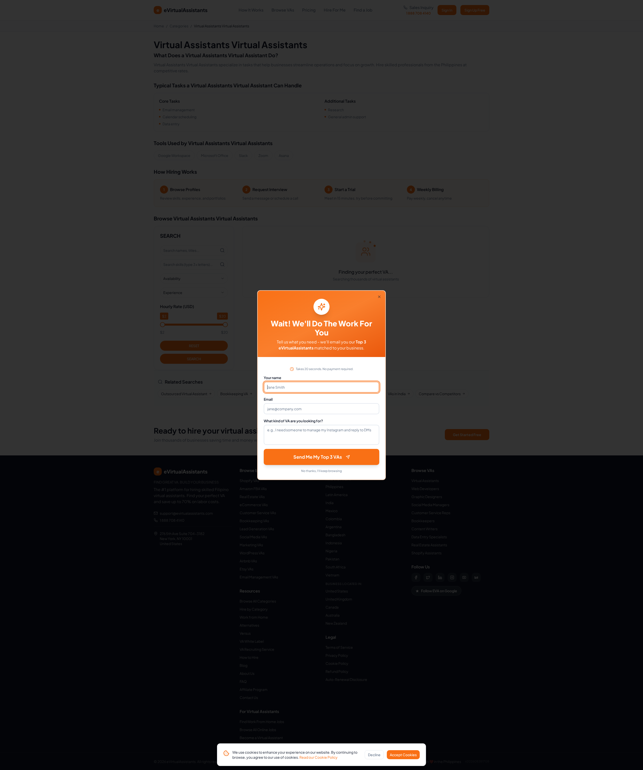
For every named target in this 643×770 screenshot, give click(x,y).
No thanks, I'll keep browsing (321, 471)
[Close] (379, 297)
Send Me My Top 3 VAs (317, 457)
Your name (272, 377)
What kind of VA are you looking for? (293, 421)
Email (268, 399)
